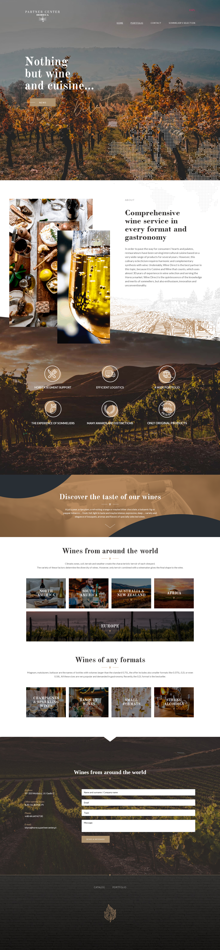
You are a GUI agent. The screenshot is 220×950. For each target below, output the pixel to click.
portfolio (137, 23)
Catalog (99, 887)
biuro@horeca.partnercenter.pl (40, 827)
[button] (43, 102)
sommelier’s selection (182, 23)
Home (120, 23)
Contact (156, 23)
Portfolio (119, 887)
